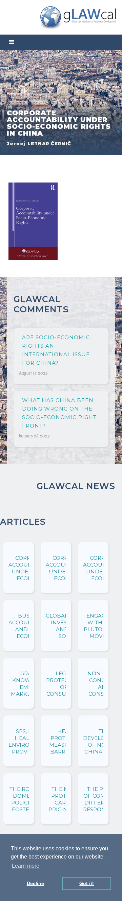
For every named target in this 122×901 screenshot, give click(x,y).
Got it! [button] (86, 883)
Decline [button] (35, 883)
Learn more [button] (25, 866)
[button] (12, 42)
